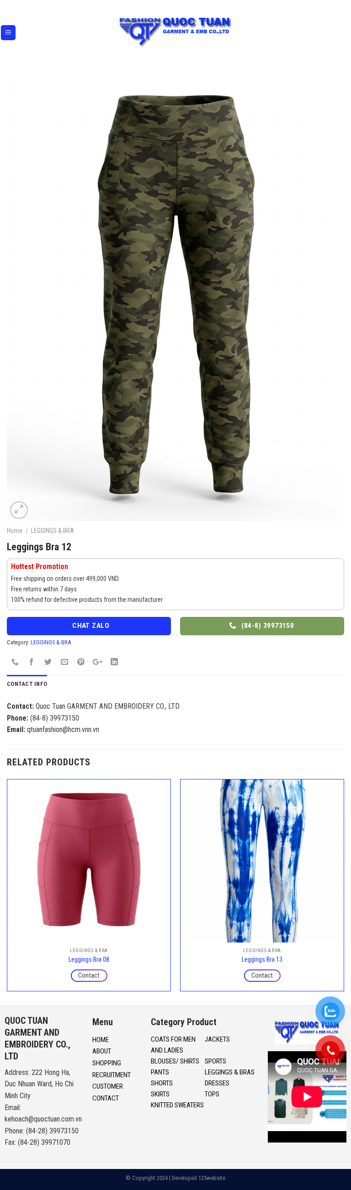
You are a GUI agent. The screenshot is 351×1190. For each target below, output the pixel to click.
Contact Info (27, 683)
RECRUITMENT (111, 1075)
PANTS (160, 1072)
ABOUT (101, 1051)
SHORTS (162, 1083)
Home (14, 530)
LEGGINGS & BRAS (230, 1072)
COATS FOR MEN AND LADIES (173, 1044)
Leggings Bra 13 (262, 960)
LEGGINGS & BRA (52, 530)
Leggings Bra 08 (89, 960)
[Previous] (7, 889)
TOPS (212, 1094)
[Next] (344, 889)
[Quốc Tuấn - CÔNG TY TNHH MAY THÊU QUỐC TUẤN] (175, 32)
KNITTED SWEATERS (177, 1105)
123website (211, 1177)
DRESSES (217, 1083)
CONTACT (105, 1098)
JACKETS (217, 1039)
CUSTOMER (107, 1086)
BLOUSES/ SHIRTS (175, 1061)
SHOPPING (106, 1063)
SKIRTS (160, 1094)
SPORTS (215, 1061)
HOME (100, 1040)
